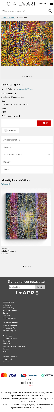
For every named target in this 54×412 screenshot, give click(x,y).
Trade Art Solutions (10, 325)
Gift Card (6, 315)
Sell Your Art (7, 305)
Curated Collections (10, 338)
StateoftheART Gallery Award (14, 346)
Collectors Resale (9, 318)
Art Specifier (7, 336)
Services (6, 349)
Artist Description (11, 139)
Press (5, 351)
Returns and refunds (12, 154)
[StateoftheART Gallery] (21, 4)
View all (5, 184)
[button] (22, 76)
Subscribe (6, 362)
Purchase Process (10, 310)
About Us (6, 344)
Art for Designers (9, 331)
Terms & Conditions (10, 357)
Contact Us (7, 341)
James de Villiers (8, 17)
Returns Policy (8, 308)
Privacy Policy (8, 359)
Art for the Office (9, 328)
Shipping (7, 147)
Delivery (7, 162)
